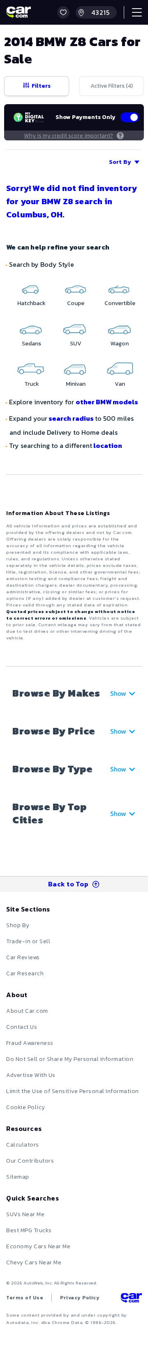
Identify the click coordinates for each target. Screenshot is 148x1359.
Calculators (22, 1144)
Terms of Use (24, 1297)
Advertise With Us (31, 1075)
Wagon (120, 343)
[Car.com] (18, 12)
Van (120, 384)
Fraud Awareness (29, 1043)
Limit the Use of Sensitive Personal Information (72, 1091)
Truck (31, 384)
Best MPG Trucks (29, 1230)
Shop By (18, 925)
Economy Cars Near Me (38, 1246)
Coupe (75, 303)
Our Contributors (30, 1160)
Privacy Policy (79, 1297)
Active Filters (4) (111, 86)
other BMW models (107, 402)
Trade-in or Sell (28, 941)
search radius (71, 418)
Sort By (120, 162)
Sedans (31, 343)
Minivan (76, 384)
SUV (75, 343)
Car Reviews (23, 957)
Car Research (25, 973)
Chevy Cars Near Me (33, 1262)
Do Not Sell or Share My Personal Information (69, 1059)
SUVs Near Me (25, 1214)
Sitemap (17, 1177)
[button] (63, 12)
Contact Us (21, 1027)
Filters (41, 86)
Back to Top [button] (68, 884)
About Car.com (27, 1011)
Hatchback (31, 303)
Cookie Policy (25, 1107)
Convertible (119, 303)
